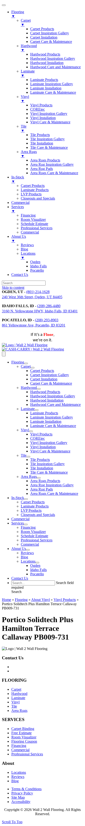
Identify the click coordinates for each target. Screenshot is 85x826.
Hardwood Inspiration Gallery (52, 396)
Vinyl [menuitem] (25, 99)
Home (6, 600)
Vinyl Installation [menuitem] (43, 118)
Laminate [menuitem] (28, 73)
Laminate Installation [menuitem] (45, 88)
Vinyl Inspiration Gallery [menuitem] (48, 114)
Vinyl (25, 430)
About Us (18, 549)
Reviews (27, 553)
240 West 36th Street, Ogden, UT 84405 (32, 297)
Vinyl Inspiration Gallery (48, 443)
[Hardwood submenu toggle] (39, 389)
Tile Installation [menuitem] (41, 143)
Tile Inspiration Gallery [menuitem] (47, 139)
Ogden (35, 566)
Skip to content (13, 288)
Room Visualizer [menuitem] (33, 220)
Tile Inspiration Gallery (47, 464)
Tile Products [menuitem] (40, 135)
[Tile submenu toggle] (28, 456)
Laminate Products (44, 413)
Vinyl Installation (43, 447)
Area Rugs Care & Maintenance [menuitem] (54, 173)
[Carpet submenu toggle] (32, 367)
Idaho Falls (38, 570)
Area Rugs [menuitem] (29, 154)
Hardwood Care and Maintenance (55, 405)
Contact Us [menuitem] (19, 275)
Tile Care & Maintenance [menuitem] (49, 147)
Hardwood (29, 388)
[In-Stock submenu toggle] (26, 499)
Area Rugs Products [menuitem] (45, 160)
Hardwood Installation (47, 400)
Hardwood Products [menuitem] (45, 54)
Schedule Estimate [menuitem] (34, 224)
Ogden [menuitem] (35, 262)
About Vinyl (40, 600)
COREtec (37, 438)
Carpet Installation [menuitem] (43, 37)
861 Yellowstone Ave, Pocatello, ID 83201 (33, 325)
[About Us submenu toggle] (28, 550)
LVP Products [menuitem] (31, 194)
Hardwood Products (45, 392)
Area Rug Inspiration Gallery (52, 485)
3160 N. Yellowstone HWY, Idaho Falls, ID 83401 (40, 311)
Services (17, 523)
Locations (28, 561)
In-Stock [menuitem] (17, 179)
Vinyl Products (41, 434)
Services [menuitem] (17, 209)
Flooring (17, 362)
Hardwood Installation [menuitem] (47, 63)
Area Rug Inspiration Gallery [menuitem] (52, 164)
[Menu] (4, 353)
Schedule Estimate (34, 536)
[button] (16, 592)
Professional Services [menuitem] (36, 228)
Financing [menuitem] (28, 215)
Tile (23, 455)
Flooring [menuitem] (17, 14)
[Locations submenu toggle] (37, 562)
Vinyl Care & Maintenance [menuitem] (50, 122)
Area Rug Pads (41, 489)
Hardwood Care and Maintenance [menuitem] (55, 67)
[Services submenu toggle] (26, 524)
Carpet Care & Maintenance (51, 383)
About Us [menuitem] (18, 238)
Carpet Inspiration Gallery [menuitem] (49, 33)
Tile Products (40, 460)
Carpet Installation (43, 379)
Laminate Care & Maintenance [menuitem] (53, 92)
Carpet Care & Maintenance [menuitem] (51, 42)
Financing (28, 527)
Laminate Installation (45, 421)
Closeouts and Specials (38, 515)
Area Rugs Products (45, 481)
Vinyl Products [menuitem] (41, 105)
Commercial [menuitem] (20, 203)
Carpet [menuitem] (26, 22)
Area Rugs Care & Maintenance (54, 494)
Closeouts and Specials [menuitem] (38, 198)
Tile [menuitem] (23, 128)
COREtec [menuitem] (37, 109)
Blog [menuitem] (24, 249)
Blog (24, 557)
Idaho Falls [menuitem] (38, 266)
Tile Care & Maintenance (49, 472)
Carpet (26, 366)
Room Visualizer (33, 532)
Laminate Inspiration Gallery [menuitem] (51, 84)
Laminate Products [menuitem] (44, 80)
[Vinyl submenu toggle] (31, 431)
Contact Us (19, 578)
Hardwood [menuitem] (29, 48)
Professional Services (36, 540)
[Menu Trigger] (4, 5)
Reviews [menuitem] (27, 245)
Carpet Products (42, 371)
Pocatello (37, 574)
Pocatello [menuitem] (37, 270)
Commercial (20, 519)
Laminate (28, 409)
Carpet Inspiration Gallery (49, 375)
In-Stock (17, 498)
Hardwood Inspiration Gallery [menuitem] (52, 58)
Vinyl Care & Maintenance (50, 451)
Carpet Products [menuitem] (42, 29)
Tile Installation (41, 468)
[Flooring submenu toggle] (26, 363)
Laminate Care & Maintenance (53, 426)
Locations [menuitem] (28, 255)
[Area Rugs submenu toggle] (39, 478)
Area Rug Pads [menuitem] (41, 169)
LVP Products (31, 510)
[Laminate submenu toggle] (36, 410)
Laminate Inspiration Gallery (51, 417)
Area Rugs (29, 477)
